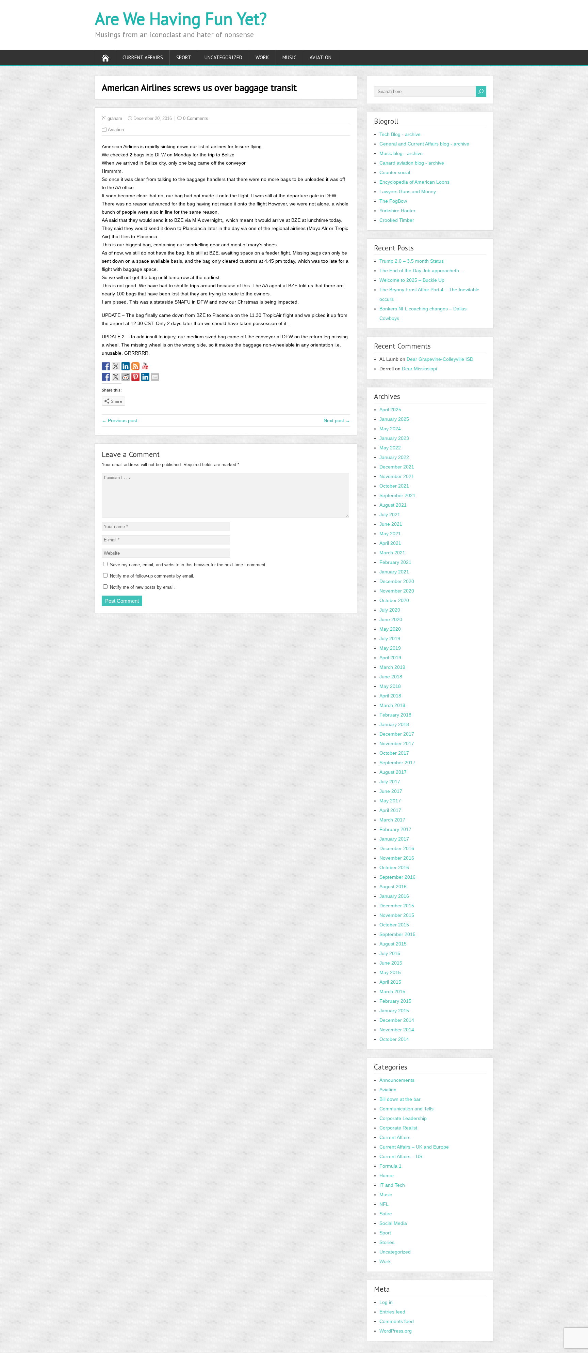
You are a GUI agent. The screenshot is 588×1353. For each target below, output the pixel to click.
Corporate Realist (398, 1128)
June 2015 (390, 963)
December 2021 (396, 467)
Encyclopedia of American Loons (414, 182)
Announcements (396, 1080)
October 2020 (394, 600)
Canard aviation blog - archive (411, 163)
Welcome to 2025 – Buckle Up (411, 280)
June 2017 (390, 791)
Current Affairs (142, 57)
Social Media (393, 1223)
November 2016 (396, 858)
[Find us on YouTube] (145, 366)
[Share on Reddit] (125, 377)
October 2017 (394, 753)
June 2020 (390, 619)
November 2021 (396, 476)
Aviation (320, 57)
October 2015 (394, 924)
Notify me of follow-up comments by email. (152, 576)
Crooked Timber (396, 220)
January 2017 (394, 839)
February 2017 (395, 829)
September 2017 (397, 762)
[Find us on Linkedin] (125, 366)
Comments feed (396, 1321)
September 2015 (397, 934)
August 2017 (393, 772)
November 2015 (396, 915)
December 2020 (396, 581)
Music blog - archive (401, 153)
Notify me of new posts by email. (142, 587)
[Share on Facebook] (106, 377)
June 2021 (390, 524)
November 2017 (396, 743)
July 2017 (389, 781)
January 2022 (394, 457)
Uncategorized (223, 57)
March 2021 (392, 552)
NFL (384, 1204)
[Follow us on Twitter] (116, 366)
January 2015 (394, 1010)
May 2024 (390, 428)
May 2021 (390, 533)
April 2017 (390, 810)
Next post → (337, 420)
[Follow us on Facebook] (106, 366)
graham (115, 118)
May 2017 (390, 800)
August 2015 (393, 944)
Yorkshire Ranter (397, 210)
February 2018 (395, 715)
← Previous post (119, 420)
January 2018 (394, 724)
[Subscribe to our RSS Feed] (135, 366)
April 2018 (390, 695)
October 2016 (394, 867)
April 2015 (390, 982)
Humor (386, 1175)
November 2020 (396, 591)
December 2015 (396, 905)
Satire (385, 1213)
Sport (183, 57)
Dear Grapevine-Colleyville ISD (440, 359)
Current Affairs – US (400, 1156)
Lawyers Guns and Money (407, 191)
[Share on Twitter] (116, 377)
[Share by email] (155, 377)
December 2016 (396, 848)
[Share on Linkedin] (145, 377)
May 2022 (390, 447)
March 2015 (392, 991)
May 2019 (390, 648)
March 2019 (392, 667)
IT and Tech (392, 1185)
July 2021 (389, 514)
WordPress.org (395, 1331)
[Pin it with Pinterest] (135, 377)
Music (289, 57)
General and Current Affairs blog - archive (424, 144)
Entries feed (392, 1311)
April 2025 (390, 409)
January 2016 (394, 896)
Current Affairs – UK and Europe (414, 1147)
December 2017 (396, 734)
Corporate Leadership (403, 1118)
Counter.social (394, 172)
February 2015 (395, 1001)
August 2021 (393, 505)
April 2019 (390, 657)
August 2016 (393, 886)
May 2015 (390, 972)
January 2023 (394, 438)
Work (262, 57)
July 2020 (389, 610)
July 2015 (389, 953)
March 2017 (392, 819)
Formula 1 (390, 1166)
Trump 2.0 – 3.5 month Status (411, 261)
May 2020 (390, 629)
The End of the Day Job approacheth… (421, 270)
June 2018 (390, 676)
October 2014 (394, 1039)
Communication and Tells (406, 1108)
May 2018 (390, 686)
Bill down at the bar (400, 1099)
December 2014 (396, 1020)
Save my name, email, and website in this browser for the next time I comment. (188, 564)
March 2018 (392, 705)
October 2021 (394, 486)
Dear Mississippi (419, 368)
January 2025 (394, 419)
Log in (386, 1302)
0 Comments (195, 118)
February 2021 (395, 562)
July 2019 (389, 638)
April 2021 (390, 543)
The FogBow (393, 201)
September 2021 (397, 495)
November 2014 (396, 1029)
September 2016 (397, 877)
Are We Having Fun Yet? (181, 18)
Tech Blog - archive (400, 134)
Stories (386, 1242)
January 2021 (394, 571)
